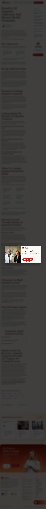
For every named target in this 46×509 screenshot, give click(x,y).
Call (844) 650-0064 (28, 259)
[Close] (39, 247)
